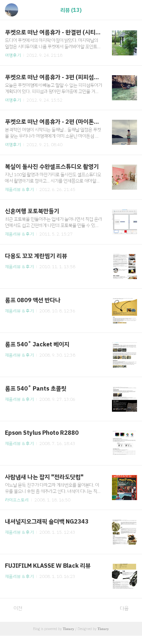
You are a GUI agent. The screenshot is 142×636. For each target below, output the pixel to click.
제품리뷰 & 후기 (19, 189)
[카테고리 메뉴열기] (130, 10)
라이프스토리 (17, 500)
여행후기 (13, 55)
